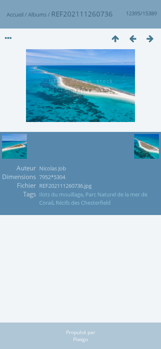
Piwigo (80, 339)
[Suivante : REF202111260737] (150, 38)
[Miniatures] (115, 38)
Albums (37, 14)
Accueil (15, 14)
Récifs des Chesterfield (83, 202)
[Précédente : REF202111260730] (132, 38)
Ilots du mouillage (61, 194)
